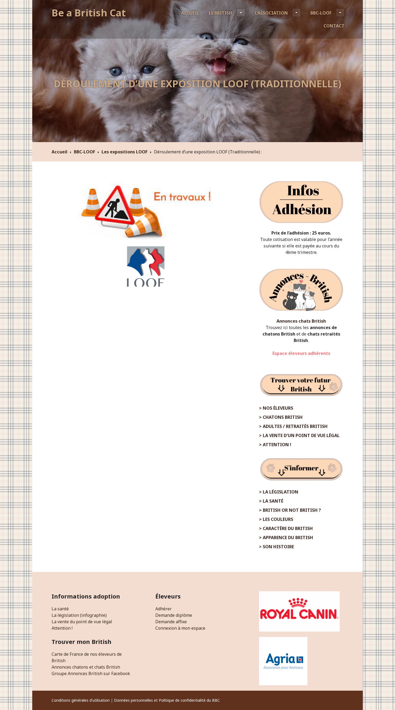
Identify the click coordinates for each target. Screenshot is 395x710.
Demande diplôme (173, 615)
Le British (220, 13)
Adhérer (163, 609)
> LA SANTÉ (271, 501)
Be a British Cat (89, 12)
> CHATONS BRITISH (281, 417)
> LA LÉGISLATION (278, 492)
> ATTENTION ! (275, 445)
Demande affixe (171, 622)
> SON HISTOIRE (276, 547)
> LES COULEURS (276, 519)
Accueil (190, 13)
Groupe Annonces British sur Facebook (91, 673)
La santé (60, 609)
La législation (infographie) (79, 615)
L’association (271, 13)
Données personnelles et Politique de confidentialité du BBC (167, 700)
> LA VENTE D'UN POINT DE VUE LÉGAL (299, 435)
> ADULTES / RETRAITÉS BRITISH (293, 426)
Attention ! (62, 628)
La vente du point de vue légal (82, 622)
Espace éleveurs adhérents (301, 353)
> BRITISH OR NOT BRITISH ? (290, 510)
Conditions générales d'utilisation (81, 700)
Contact (334, 26)
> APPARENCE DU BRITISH (286, 537)
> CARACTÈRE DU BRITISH (286, 528)
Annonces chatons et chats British (86, 667)
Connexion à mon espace (180, 628)
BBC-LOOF (321, 13)
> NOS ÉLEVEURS (276, 408)
